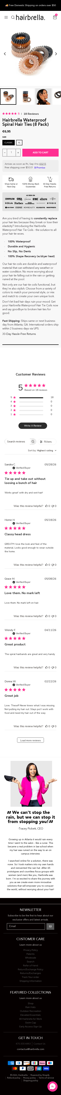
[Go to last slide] (5, 54)
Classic (8, 142)
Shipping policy (30, 1081)
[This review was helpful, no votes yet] (46, 506)
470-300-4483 (23, 1044)
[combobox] (42, 450)
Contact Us (39, 1044)
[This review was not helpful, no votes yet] (53, 506)
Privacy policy (29, 1078)
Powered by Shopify (39, 1075)
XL (19, 142)
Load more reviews (30, 740)
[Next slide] (56, 54)
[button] (52, 1086)
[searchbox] (17, 441)
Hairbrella (23, 1075)
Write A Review (33, 425)
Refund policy (13, 1078)
